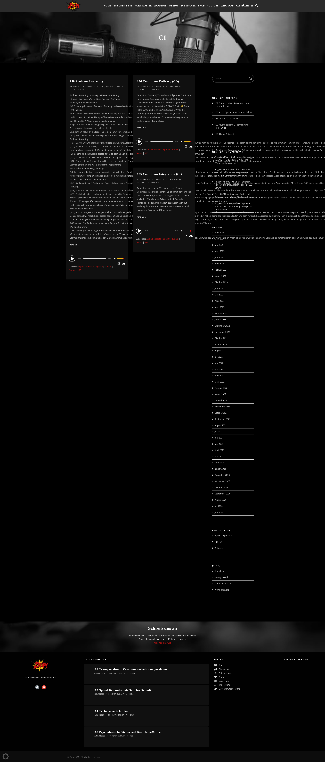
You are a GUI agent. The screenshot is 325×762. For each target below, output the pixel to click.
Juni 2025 (219, 245)
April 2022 (219, 375)
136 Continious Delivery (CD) (158, 81)
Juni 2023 (219, 288)
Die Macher (188, 5)
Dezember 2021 (222, 400)
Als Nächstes (244, 5)
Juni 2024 (219, 257)
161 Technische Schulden (227, 118)
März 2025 (219, 251)
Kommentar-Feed (223, 583)
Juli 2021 (219, 431)
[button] (5, 756)
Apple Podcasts (86, 266)
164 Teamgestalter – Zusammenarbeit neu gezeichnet (131, 669)
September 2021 (222, 419)
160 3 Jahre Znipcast (224, 134)
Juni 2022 (219, 363)
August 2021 (220, 425)
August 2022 (220, 350)
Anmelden (219, 571)
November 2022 (222, 332)
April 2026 (219, 232)
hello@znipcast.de (162, 642)
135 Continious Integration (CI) (159, 174)
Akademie (160, 5)
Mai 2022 (219, 369)
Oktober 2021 (221, 412)
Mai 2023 (219, 294)
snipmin (89, 87)
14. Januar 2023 (143, 179)
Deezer (72, 270)
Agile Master (143, 5)
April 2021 (219, 450)
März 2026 (219, 238)
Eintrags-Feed (221, 577)
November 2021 (222, 406)
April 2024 (219, 263)
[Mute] (115, 259)
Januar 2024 (220, 276)
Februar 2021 (221, 462)
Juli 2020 (219, 506)
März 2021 (219, 456)
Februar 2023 (221, 313)
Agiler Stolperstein (223, 535)
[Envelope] (44, 687)
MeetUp (173, 5)
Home (107, 5)
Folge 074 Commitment (242, 197)
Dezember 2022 (222, 325)
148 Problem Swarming (86, 81)
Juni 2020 (219, 512)
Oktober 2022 (221, 338)
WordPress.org (222, 589)
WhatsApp (227, 5)
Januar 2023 (220, 319)
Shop (201, 5)
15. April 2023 (75, 87)
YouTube (212, 5)
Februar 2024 (221, 269)
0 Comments (79, 89)
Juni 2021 (219, 437)
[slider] (120, 260)
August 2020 (220, 500)
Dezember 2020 (222, 475)
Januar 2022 (220, 394)
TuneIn (108, 266)
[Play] (72, 258)
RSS (79, 270)
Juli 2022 (219, 356)
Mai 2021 (219, 444)
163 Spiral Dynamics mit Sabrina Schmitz (234, 112)
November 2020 (222, 481)
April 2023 (219, 301)
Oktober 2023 (221, 282)
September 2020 (222, 493)
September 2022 (222, 344)
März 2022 (219, 381)
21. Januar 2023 (143, 87)
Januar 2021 (220, 468)
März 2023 (219, 307)
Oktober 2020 (221, 487)
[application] (97, 258)
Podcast (100, 87)
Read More (74, 245)
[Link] (37, 687)
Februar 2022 (221, 388)
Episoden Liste (123, 5)
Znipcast (109, 87)
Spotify (99, 266)
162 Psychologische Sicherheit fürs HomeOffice (127, 732)
